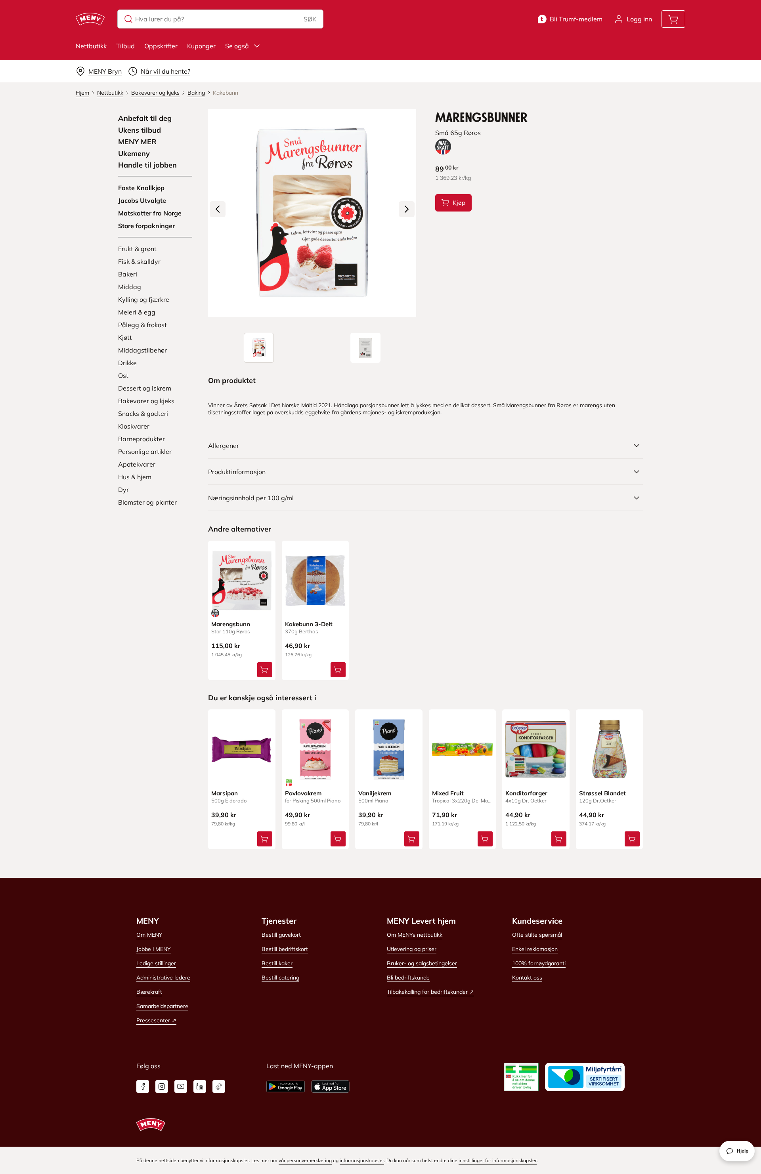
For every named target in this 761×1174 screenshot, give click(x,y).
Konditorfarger (526, 793)
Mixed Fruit (448, 793)
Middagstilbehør (142, 350)
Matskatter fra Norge (150, 213)
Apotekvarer (136, 464)
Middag (129, 287)
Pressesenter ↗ (156, 1020)
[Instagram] (161, 1086)
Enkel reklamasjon (535, 949)
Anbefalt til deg (145, 118)
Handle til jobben (147, 165)
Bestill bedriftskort (285, 949)
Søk (310, 19)
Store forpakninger (146, 226)
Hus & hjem (134, 477)
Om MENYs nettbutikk (414, 934)
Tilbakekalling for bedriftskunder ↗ (430, 991)
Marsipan (224, 793)
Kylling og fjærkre (143, 299)
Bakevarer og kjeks (146, 401)
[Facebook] (142, 1086)
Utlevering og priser (411, 949)
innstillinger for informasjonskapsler (498, 1160)
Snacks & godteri (143, 413)
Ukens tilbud (139, 130)
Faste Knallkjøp (141, 188)
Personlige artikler (145, 451)
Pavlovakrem (303, 793)
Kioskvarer (133, 426)
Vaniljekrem (374, 793)
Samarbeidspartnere (162, 1006)
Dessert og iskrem (144, 388)
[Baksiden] (365, 348)
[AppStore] (330, 1086)
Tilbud (125, 46)
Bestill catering (280, 977)
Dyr (123, 490)
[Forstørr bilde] (312, 213)
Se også (237, 46)
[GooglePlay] (285, 1086)
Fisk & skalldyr (139, 261)
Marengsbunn (230, 624)
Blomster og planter (147, 502)
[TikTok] (218, 1086)
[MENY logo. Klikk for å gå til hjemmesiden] (90, 19)
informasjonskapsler (362, 1160)
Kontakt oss (527, 977)
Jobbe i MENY (153, 949)
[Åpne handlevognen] (673, 19)
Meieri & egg (136, 312)
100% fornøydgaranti (539, 963)
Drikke (127, 363)
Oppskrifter (161, 46)
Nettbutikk (91, 46)
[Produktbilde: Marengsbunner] (259, 348)
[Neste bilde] (407, 209)
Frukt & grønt (137, 249)
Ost (123, 375)
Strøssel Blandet (602, 793)
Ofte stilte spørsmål (537, 934)
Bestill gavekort (281, 934)
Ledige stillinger (156, 963)
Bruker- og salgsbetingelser (422, 963)
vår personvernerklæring (305, 1160)
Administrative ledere (163, 977)
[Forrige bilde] (218, 209)
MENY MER (137, 141)
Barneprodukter (141, 439)
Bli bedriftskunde (408, 977)
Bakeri (127, 274)
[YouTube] (180, 1086)
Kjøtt (125, 337)
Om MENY (149, 934)
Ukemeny (134, 153)
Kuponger (201, 46)
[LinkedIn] (199, 1086)
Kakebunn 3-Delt (309, 624)
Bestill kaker (277, 963)
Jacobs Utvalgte (142, 200)
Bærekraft (149, 991)
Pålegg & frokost (142, 325)
